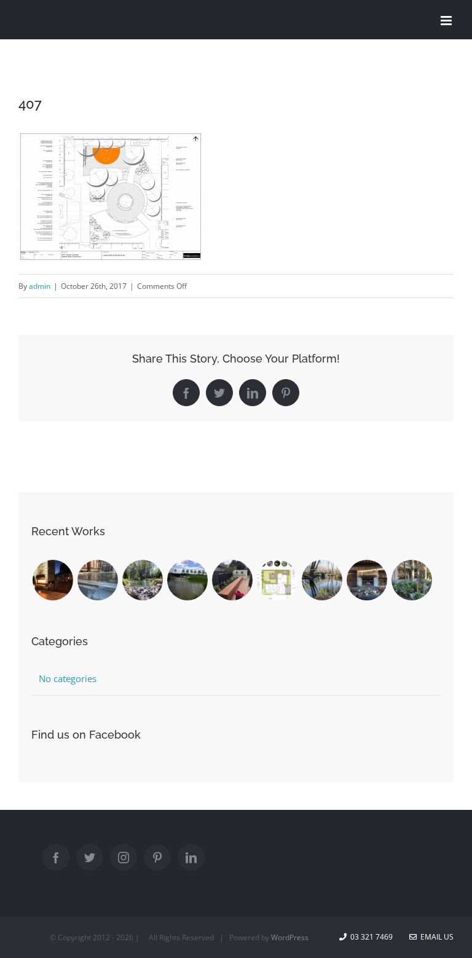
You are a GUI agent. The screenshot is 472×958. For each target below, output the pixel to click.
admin (39, 286)
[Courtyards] (232, 580)
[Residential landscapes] (52, 580)
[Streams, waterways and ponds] (322, 580)
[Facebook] (55, 857)
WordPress (290, 937)
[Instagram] (123, 857)
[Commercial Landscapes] (97, 580)
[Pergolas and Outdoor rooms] (366, 580)
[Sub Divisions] (142, 580)
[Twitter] (89, 857)
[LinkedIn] (191, 857)
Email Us (435, 937)
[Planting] (411, 580)
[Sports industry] (187, 580)
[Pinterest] (157, 857)
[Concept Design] (277, 580)
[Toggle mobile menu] (447, 20)
